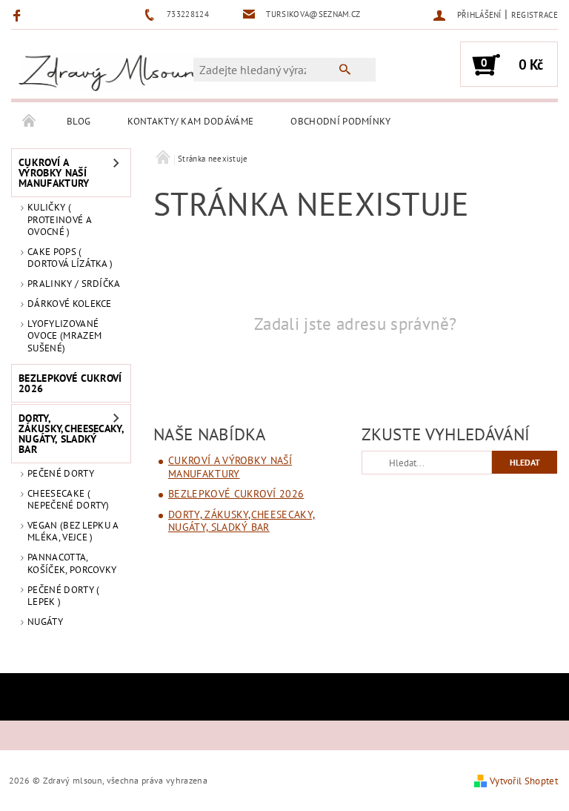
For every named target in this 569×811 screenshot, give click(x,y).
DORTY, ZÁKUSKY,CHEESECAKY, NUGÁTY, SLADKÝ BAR (66, 433)
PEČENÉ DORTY (60, 473)
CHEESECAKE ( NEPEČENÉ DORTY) (68, 499)
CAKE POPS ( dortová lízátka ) (70, 257)
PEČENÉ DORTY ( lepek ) (63, 595)
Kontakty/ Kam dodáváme (190, 121)
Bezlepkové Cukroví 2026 (70, 383)
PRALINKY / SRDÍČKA (74, 283)
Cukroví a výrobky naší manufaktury (54, 173)
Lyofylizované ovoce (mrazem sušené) (64, 335)
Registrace (534, 15)
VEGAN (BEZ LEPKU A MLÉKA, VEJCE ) (73, 531)
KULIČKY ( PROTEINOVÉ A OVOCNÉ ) (59, 219)
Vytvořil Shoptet (524, 781)
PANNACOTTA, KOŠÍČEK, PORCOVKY (71, 563)
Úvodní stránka (29, 121)
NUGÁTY (45, 621)
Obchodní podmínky (340, 121)
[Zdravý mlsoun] (110, 72)
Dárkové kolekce (69, 303)
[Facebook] (19, 14)
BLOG (78, 121)
